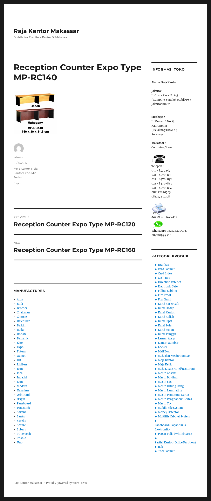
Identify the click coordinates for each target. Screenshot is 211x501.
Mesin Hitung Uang (171, 386)
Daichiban (23, 321)
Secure (21, 425)
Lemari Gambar (168, 343)
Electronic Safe (168, 286)
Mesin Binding (167, 377)
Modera (22, 386)
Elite (20, 343)
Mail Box (164, 351)
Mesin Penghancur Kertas (175, 399)
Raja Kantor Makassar (46, 30)
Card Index (165, 273)
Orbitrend (23, 395)
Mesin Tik (164, 403)
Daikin (21, 325)
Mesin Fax (165, 382)
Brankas (163, 265)
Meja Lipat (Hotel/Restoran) (176, 369)
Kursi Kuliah (166, 317)
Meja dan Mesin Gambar (174, 356)
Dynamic (23, 338)
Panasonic (23, 408)
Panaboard (24, 403)
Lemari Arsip (166, 338)
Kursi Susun (166, 330)
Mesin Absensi (167, 373)
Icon (20, 369)
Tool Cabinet (166, 451)
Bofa (20, 304)
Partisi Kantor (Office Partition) (175, 442)
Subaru (21, 429)
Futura (21, 351)
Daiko (21, 330)
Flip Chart (164, 299)
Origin (21, 399)
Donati (21, 334)
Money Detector (168, 412)
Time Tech (24, 434)
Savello (21, 421)
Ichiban (22, 364)
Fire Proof (164, 295)
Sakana (21, 412)
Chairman (23, 312)
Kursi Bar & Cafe (168, 304)
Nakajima (23, 390)
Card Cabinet (166, 269)
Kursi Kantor (166, 312)
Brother (22, 308)
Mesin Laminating (170, 390)
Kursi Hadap (166, 308)
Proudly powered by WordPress (66, 483)
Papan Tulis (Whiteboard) (175, 434)
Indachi (22, 377)
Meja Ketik (165, 364)
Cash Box (164, 278)
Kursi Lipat (165, 321)
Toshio (21, 438)
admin (18, 157)
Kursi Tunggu (167, 334)
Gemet (21, 356)
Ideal (20, 373)
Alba (20, 299)
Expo (17, 183)
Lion (20, 382)
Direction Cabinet (169, 282)
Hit (19, 360)
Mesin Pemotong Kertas (174, 395)
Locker (162, 347)
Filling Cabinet (167, 291)
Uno (19, 442)
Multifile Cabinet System (174, 416)
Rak (160, 447)
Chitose (22, 317)
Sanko (21, 416)
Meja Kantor (22, 168)
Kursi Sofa (164, 325)
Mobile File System (170, 408)
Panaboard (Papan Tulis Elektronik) (170, 427)
